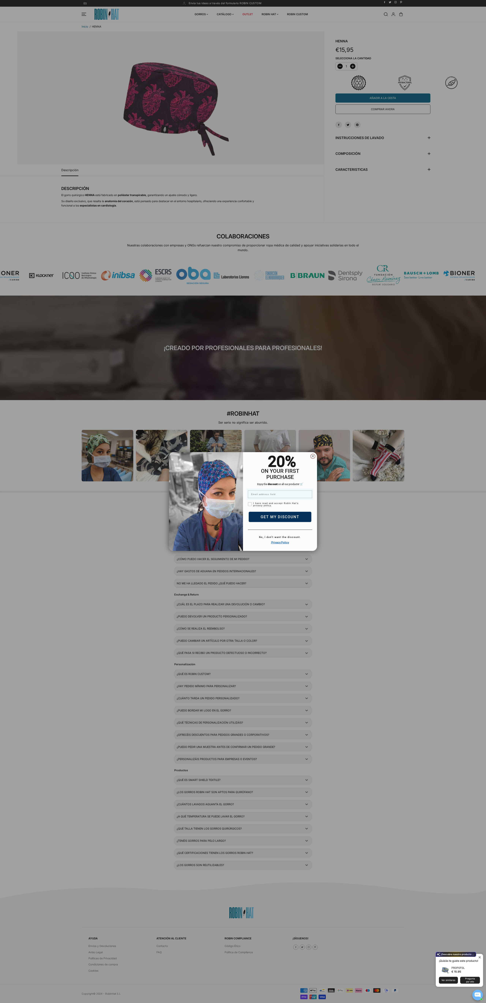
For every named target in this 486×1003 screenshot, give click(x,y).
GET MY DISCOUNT (280, 517)
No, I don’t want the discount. (280, 537)
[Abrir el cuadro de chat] (477, 995)
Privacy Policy (280, 542)
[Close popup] (479, 957)
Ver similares (448, 980)
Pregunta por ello (470, 980)
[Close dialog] (313, 456)
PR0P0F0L (458, 967)
